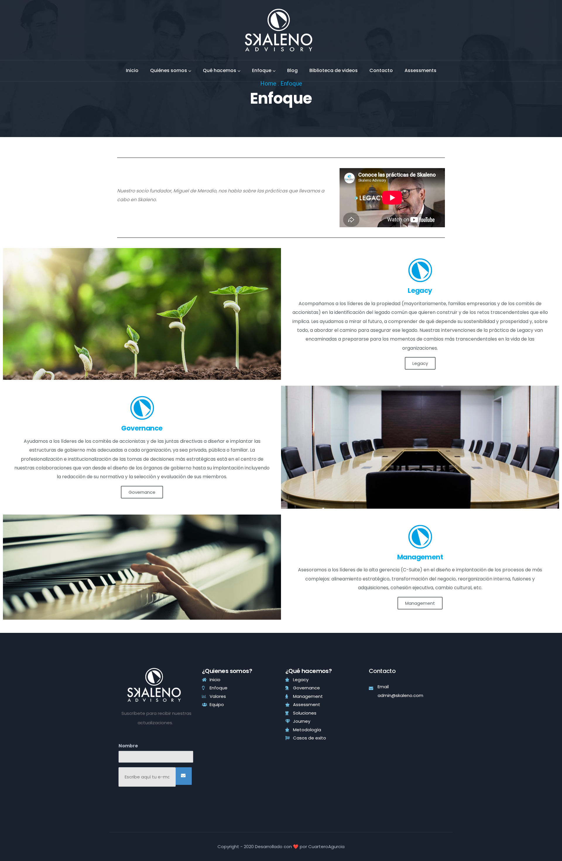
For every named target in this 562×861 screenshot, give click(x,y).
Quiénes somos (168, 70)
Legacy (420, 363)
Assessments (420, 70)
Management (420, 603)
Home (268, 83)
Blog (292, 70)
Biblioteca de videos (333, 70)
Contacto (381, 70)
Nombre (128, 746)
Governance (141, 492)
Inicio (132, 70)
